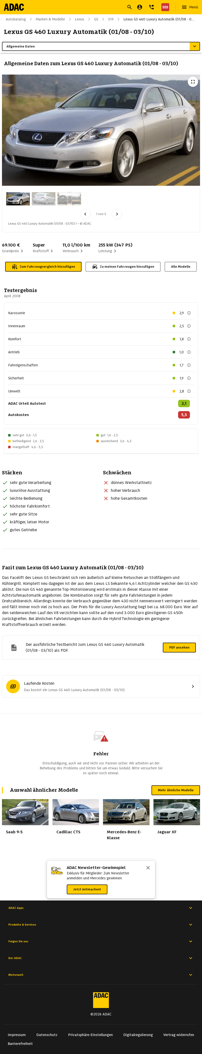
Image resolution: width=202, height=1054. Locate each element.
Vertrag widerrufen (178, 1035)
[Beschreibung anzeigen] (189, 313)
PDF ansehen (179, 647)
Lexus (79, 19)
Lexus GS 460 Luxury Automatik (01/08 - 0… (158, 19)
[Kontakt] (151, 7)
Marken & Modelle (50, 19)
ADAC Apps (16, 908)
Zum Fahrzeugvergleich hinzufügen (47, 266)
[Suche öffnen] (129, 7)
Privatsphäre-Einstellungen (90, 1035)
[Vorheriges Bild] (85, 214)
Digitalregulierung (138, 1035)
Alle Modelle (180, 266)
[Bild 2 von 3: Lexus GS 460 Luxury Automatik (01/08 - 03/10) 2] (43, 199)
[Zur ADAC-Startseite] (14, 7)
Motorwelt (15, 974)
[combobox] (95, 8)
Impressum (17, 1035)
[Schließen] (148, 868)
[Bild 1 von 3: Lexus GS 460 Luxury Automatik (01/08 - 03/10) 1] (18, 199)
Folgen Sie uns (18, 941)
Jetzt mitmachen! (87, 889)
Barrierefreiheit (20, 1043)
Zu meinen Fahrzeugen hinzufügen (127, 266)
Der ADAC (15, 958)
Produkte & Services (22, 924)
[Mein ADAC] (140, 7)
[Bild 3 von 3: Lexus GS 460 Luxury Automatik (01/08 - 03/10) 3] (69, 199)
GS (96, 19)
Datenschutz (46, 1035)
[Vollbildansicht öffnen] (193, 82)
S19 (111, 19)
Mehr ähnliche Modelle (176, 790)
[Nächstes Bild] (117, 214)
